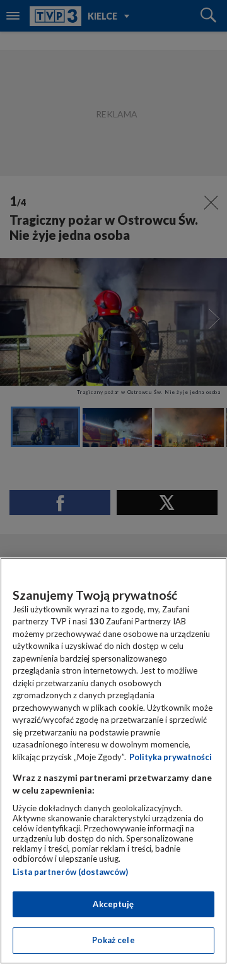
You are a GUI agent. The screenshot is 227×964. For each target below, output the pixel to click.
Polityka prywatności (170, 757)
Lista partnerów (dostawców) (70, 872)
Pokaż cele (113, 940)
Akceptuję (113, 904)
